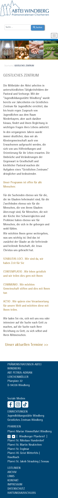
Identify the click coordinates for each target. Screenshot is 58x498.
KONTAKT (13, 480)
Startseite (8, 66)
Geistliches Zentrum (21, 76)
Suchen (38, 27)
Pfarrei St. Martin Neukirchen (24, 445)
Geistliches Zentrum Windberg (25, 420)
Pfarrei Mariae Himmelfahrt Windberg (29, 431)
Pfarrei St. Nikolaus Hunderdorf (25, 440)
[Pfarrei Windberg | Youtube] (13, 436)
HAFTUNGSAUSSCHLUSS (21, 493)
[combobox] (18, 27)
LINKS (11, 476)
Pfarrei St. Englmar (18, 449)
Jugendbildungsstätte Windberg (25, 416)
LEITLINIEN (13, 468)
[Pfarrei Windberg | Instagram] (9, 436)
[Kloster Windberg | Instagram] (18, 404)
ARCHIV (11, 472)
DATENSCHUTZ (16, 489)
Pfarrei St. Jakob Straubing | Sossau (28, 461)
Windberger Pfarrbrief (32, 436)
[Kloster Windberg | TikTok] (25, 404)
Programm (16, 182)
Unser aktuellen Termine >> (26, 345)
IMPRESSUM (14, 484)
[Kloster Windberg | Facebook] (11, 404)
